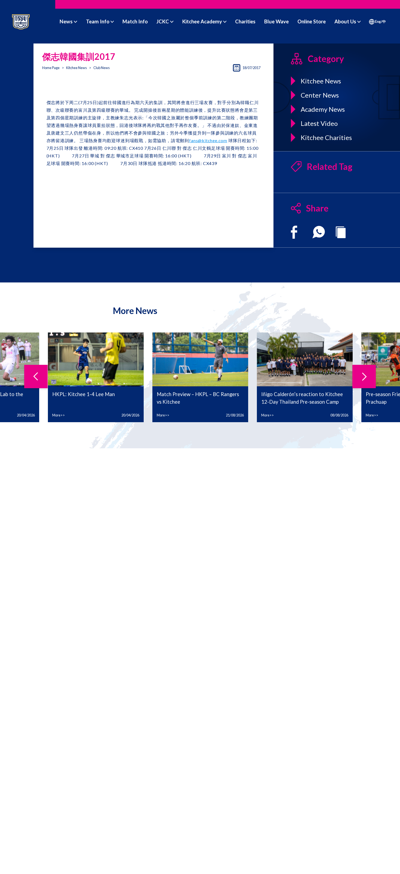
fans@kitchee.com (208, 140)
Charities (245, 21)
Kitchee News (76, 68)
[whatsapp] (318, 232)
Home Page (51, 68)
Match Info (135, 21)
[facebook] (294, 232)
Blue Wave (276, 21)
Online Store (311, 21)
